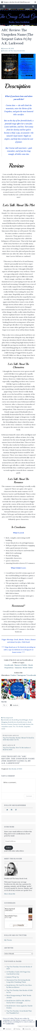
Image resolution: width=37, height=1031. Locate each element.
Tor (14, 726)
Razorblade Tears (11, 916)
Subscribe (9, 827)
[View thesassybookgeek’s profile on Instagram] (11, 810)
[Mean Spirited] (30, 913)
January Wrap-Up (12, 977)
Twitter (13, 675)
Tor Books (19, 726)
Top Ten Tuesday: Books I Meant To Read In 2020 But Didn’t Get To (18, 738)
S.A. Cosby (8, 917)
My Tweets (8, 940)
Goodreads (8, 665)
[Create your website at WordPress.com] (18, 2)
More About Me (9, 894)
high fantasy (26, 724)
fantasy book (17, 724)
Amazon (18, 668)
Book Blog (15, 720)
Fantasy (9, 724)
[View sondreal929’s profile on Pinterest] (16, 810)
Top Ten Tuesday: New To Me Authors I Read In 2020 (17, 747)
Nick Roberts (9, 910)
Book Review (12, 722)
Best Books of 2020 (15, 769)
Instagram (22, 675)
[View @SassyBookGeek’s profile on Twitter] (7, 810)
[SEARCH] (33, 6)
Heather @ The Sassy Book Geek (14, 51)
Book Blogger (23, 720)
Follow (8, 848)
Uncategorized (8, 718)
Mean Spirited (10, 909)
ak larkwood (7, 720)
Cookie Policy (10, 1023)
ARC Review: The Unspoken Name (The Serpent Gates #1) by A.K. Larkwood (17, 37)
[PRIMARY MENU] (4, 6)
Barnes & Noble (21, 665)
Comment (29, 796)
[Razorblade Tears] (30, 920)
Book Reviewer (22, 722)
